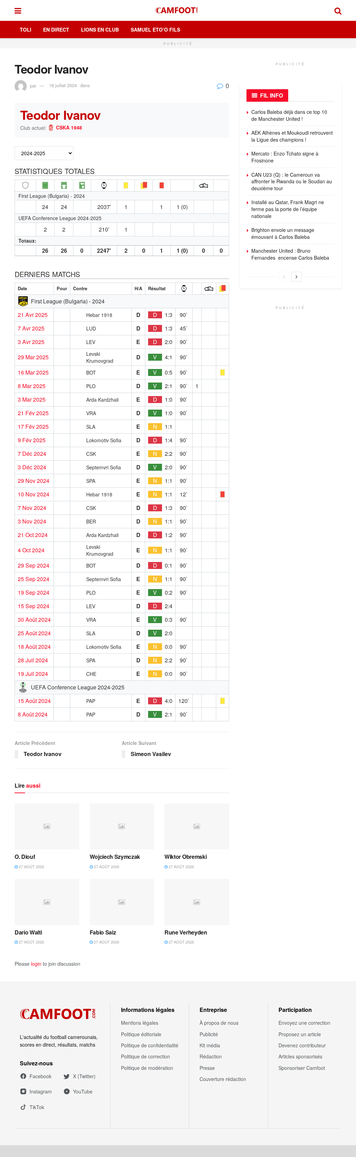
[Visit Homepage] (178, 10)
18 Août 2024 (34, 646)
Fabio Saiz (103, 932)
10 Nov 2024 (33, 494)
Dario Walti (28, 932)
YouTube (82, 1091)
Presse (207, 1067)
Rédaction (211, 1056)
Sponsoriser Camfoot (301, 1067)
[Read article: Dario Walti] (47, 902)
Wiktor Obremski (185, 857)
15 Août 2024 (34, 700)
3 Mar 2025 (32, 399)
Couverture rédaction (223, 1078)
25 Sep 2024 (33, 579)
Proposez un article (299, 1034)
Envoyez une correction (304, 1022)
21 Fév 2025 (33, 413)
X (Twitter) (84, 1076)
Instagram (41, 1091)
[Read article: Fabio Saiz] (122, 902)
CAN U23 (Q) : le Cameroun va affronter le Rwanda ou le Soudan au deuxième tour (291, 181)
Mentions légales (139, 1022)
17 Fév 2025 (33, 426)
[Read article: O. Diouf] (47, 827)
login (36, 963)
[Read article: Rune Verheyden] (196, 902)
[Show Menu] (18, 10)
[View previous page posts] (284, 277)
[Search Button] (337, 10)
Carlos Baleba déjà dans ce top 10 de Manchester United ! (289, 115)
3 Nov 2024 (32, 521)
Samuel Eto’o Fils (155, 29)
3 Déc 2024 (32, 467)
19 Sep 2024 (33, 592)
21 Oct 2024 (33, 534)
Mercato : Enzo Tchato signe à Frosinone (284, 157)
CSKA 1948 (69, 128)
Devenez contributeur (302, 1045)
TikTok (37, 1107)
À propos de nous (219, 1022)
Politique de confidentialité (149, 1045)
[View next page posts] (296, 277)
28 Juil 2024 (33, 660)
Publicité (209, 1034)
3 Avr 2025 (31, 341)
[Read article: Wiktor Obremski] (196, 827)
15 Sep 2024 (33, 606)
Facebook (40, 1076)
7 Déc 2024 (32, 453)
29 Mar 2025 (33, 357)
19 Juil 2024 (33, 673)
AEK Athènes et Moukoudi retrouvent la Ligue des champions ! (292, 136)
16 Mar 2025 (33, 372)
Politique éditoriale (141, 1034)
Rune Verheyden (185, 932)
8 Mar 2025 (32, 386)
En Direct (56, 29)
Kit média (210, 1045)
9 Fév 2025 (32, 440)
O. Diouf (25, 857)
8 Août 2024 (33, 714)
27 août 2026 (31, 866)
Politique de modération (147, 1067)
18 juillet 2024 (63, 85)
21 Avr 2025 (33, 314)
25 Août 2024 (34, 633)
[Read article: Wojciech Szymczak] (122, 827)
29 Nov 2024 (33, 480)
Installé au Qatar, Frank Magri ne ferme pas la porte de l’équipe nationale (287, 209)
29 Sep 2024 (33, 565)
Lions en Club (100, 29)
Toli (25, 29)
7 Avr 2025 (31, 328)
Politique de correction (145, 1056)
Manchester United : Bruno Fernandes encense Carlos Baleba (291, 254)
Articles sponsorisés (300, 1056)
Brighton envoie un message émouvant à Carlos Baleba (282, 233)
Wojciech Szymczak (115, 857)
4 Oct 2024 (31, 550)
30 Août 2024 (34, 619)
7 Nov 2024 (32, 507)
